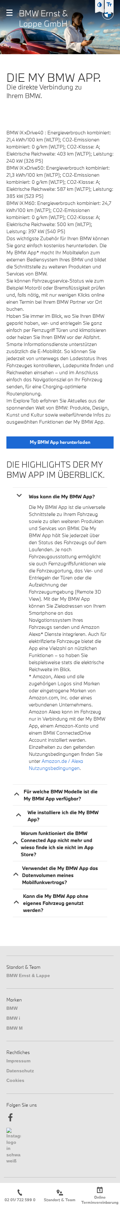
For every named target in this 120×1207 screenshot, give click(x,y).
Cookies (15, 1080)
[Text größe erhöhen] (109, 4)
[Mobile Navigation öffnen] (9, 13)
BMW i (13, 1018)
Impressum (18, 1060)
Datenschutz (20, 1070)
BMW (12, 1008)
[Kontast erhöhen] (99, 4)
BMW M (14, 1028)
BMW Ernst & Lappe (28, 975)
